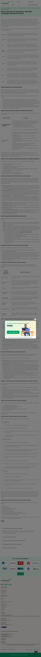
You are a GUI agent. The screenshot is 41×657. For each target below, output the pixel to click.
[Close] (35, 319)
